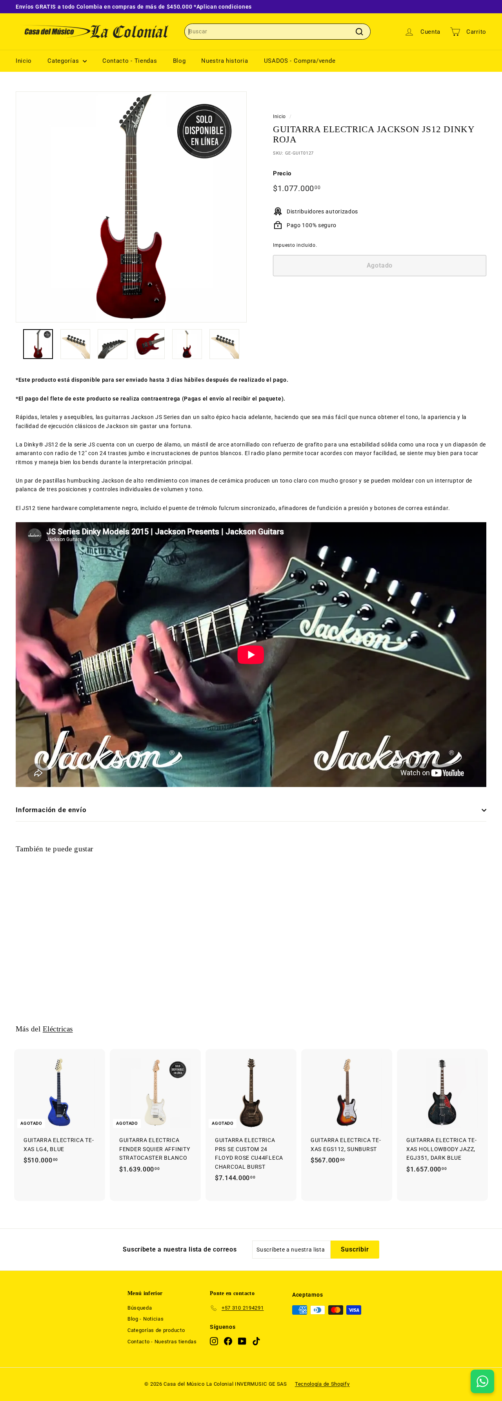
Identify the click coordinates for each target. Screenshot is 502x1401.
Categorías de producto (156, 1330)
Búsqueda (139, 1308)
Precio (282, 173)
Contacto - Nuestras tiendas (162, 1342)
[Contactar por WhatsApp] (482, 1381)
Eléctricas (58, 1029)
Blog (179, 60)
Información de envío (51, 810)
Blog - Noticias (145, 1319)
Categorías (64, 60)
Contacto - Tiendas (129, 60)
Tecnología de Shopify (322, 1384)
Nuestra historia (224, 60)
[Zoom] (131, 207)
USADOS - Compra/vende (300, 60)
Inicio (24, 60)
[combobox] (277, 31)
